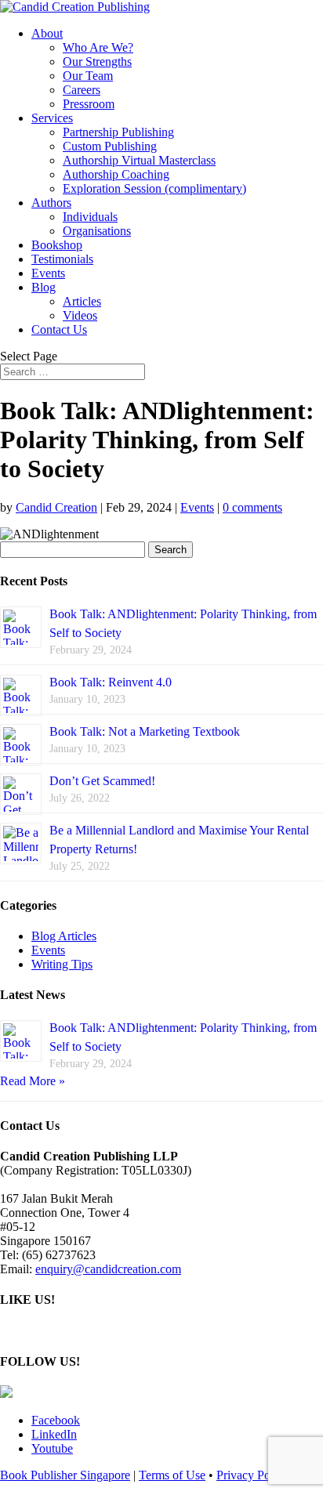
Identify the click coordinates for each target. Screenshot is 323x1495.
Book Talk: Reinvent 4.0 (110, 682)
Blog (43, 287)
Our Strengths (97, 61)
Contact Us (59, 329)
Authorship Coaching (116, 174)
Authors (51, 202)
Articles (82, 301)
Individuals (90, 216)
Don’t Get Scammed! (102, 780)
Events (48, 273)
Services (52, 118)
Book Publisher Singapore (65, 1475)
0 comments (252, 507)
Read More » (32, 1081)
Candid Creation (56, 507)
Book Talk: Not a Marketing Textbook (144, 731)
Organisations (97, 230)
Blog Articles (63, 936)
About (47, 33)
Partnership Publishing (118, 132)
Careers (81, 89)
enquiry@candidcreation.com (108, 1269)
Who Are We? (98, 47)
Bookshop (56, 245)
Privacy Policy (252, 1475)
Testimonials (62, 259)
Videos (80, 315)
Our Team (88, 75)
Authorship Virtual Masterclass (139, 160)
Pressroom (88, 103)
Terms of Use (172, 1475)
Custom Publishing (110, 146)
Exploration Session (154, 188)
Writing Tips (62, 964)
